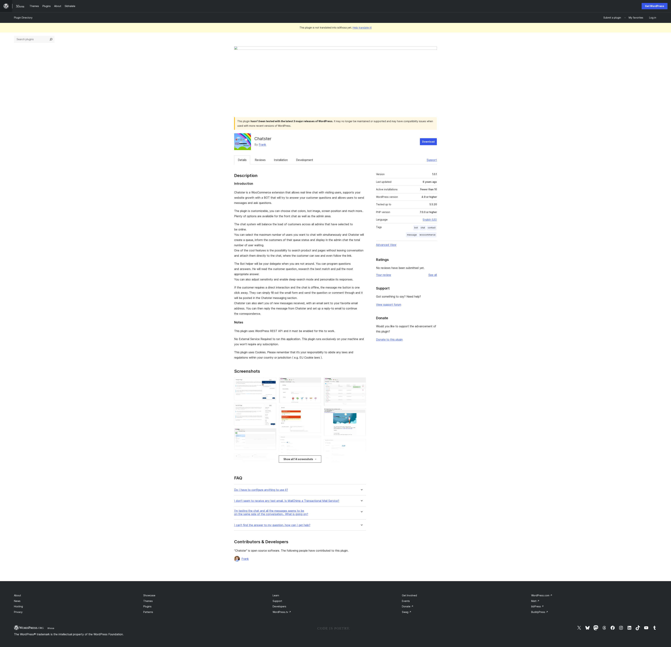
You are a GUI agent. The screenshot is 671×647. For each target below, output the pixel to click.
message (412, 234)
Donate (407, 606)
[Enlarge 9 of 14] (316, 466)
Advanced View (386, 245)
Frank (262, 144)
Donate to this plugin (389, 339)
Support (432, 160)
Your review (383, 275)
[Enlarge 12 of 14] (361, 413)
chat (423, 227)
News (17, 600)
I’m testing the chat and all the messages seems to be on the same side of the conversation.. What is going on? (271, 512)
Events (406, 600)
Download (428, 141)
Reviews (260, 160)
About (17, 595)
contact (431, 227)
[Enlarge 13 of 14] (361, 443)
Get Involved (409, 595)
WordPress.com (541, 595)
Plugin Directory (23, 17)
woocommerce (427, 234)
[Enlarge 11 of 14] (361, 382)
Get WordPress (654, 6)
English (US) (430, 219)
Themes (148, 600)
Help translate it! (362, 27)
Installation (281, 160)
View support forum (388, 304)
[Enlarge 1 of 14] (271, 382)
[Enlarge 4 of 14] (271, 457)
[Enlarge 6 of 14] (316, 382)
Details (242, 160)
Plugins (147, 606)
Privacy (18, 611)
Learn (276, 595)
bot (416, 227)
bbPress (537, 606)
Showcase (149, 595)
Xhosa (50, 628)
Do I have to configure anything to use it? (261, 489)
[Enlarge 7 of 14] (316, 410)
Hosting (18, 606)
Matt (535, 600)
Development (304, 160)
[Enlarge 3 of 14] (271, 433)
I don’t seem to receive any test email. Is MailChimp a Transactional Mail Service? (286, 501)
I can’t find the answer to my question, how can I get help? (272, 525)
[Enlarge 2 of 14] (271, 407)
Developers (279, 606)
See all (432, 275)
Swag (406, 611)
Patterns (148, 611)
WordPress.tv (282, 611)
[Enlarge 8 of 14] (316, 440)
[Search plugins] (51, 39)
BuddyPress (539, 611)
